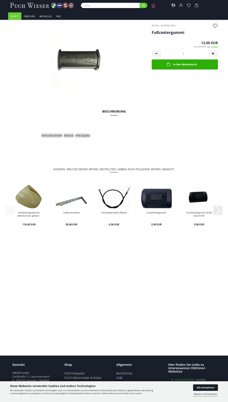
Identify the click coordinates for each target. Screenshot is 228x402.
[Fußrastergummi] (78, 59)
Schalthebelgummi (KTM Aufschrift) (199, 214)
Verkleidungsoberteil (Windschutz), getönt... (29, 214)
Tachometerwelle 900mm (114, 212)
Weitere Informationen (205, 394)
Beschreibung (114, 111)
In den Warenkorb (185, 64)
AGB (119, 378)
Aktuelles (45, 16)
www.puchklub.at (184, 379)
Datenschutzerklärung (20, 396)
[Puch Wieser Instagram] (158, 5)
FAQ (58, 16)
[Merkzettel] (189, 5)
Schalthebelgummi (156, 212)
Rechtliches (124, 373)
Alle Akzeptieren (205, 387)
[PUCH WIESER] (43, 5)
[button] (173, 5)
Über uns (29, 16)
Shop (13, 16)
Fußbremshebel (71, 212)
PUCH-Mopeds (74, 373)
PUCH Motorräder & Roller (83, 378)
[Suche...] (143, 5)
